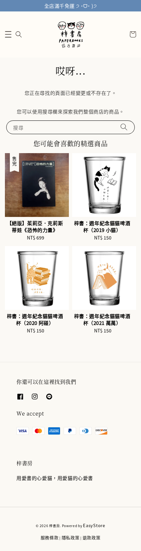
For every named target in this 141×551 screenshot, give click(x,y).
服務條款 (50, 537)
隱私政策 (71, 537)
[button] (8, 34)
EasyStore (94, 525)
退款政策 (92, 537)
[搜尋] (123, 127)
